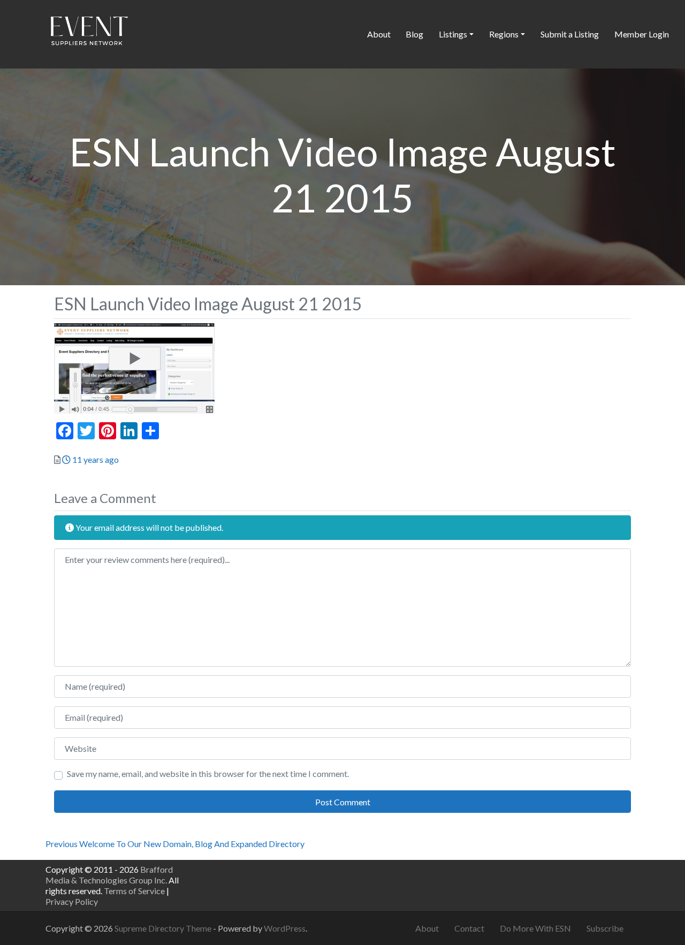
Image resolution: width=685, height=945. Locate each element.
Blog (414, 34)
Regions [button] (504, 34)
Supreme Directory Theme (164, 928)
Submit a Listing (570, 34)
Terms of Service (134, 891)
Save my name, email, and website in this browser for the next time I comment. (208, 773)
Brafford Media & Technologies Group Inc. (109, 874)
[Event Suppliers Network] (89, 32)
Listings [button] (453, 34)
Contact (469, 928)
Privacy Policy (71, 901)
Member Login (641, 34)
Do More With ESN (535, 928)
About (379, 34)
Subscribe (605, 928)
